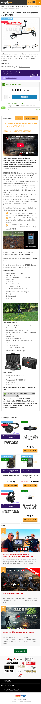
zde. (17, 396)
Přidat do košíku (30, 451)
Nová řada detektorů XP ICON (13, 593)
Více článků (20, 651)
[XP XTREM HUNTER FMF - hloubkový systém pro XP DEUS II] (20, 29)
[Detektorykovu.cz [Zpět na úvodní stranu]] (11, 2)
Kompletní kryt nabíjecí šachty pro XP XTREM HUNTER (30, 438)
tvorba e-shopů (20, 701)
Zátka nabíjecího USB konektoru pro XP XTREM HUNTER (30, 507)
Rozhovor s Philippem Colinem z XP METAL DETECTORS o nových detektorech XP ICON (18, 555)
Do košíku (24, 97)
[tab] (7, 118)
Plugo (15, 701)
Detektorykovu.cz (23, 699)
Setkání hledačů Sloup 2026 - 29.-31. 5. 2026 (18, 632)
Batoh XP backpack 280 (11, 476)
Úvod (2, 6)
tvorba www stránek (27, 701)
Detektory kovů (10, 6)
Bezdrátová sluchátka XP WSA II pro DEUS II (11, 442)
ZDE (4, 389)
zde (17, 169)
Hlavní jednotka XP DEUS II (30, 476)
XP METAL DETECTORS (22, 6)
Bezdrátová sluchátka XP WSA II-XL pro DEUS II (10, 511)
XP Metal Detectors (24, 67)
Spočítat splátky (11, 78)
